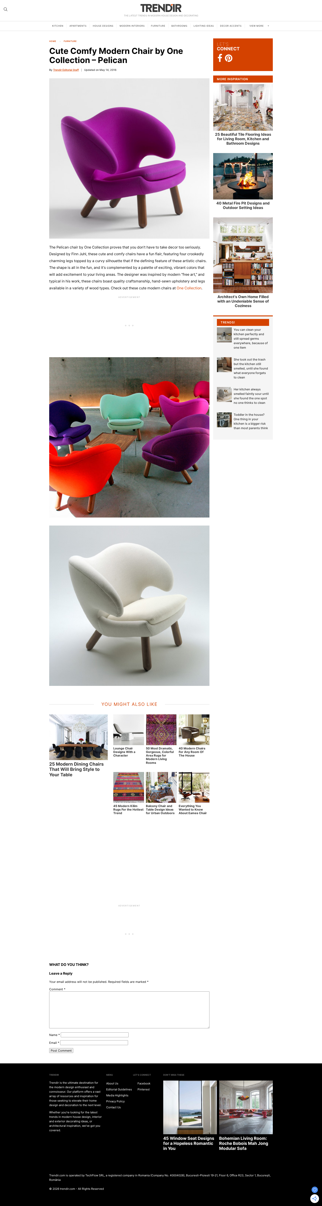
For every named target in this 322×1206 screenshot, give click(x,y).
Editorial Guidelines (119, 1089)
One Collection (189, 288)
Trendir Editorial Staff (66, 69)
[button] (129, 158)
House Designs (103, 25)
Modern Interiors (132, 25)
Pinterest (143, 1089)
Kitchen (57, 25)
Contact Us (113, 1107)
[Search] (5, 9)
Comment (57, 989)
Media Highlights (117, 1095)
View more (257, 25)
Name (54, 1035)
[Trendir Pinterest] (228, 59)
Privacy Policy (115, 1101)
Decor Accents (231, 25)
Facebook (143, 1083)
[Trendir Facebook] (220, 58)
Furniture (158, 25)
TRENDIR (161, 8)
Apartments (78, 25)
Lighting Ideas (204, 25)
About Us (112, 1083)
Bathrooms (179, 25)
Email (54, 1043)
